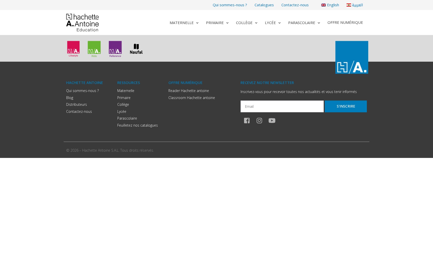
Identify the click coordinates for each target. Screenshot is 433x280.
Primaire (215, 22)
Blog (69, 97)
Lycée (270, 22)
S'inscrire (346, 106)
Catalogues (264, 4)
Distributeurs (76, 104)
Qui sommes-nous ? (230, 4)
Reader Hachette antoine (188, 90)
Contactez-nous (295, 4)
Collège (244, 22)
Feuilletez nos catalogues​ (137, 125)
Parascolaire (301, 22)
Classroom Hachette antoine (191, 97)
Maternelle (182, 22)
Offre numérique (345, 22)
